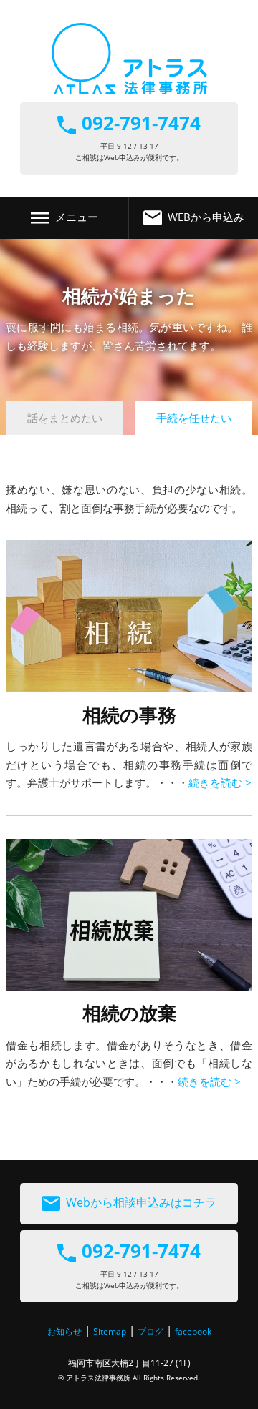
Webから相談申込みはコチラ (141, 1202)
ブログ (150, 1331)
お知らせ (64, 1331)
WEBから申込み (206, 217)
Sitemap (109, 1331)
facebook (193, 1331)
